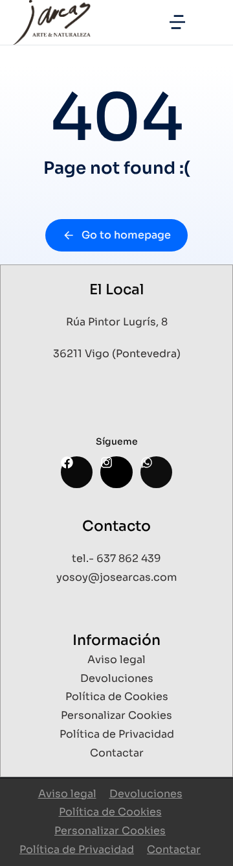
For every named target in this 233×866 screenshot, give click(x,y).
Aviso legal (67, 794)
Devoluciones (146, 794)
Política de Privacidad (76, 849)
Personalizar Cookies (110, 830)
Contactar (174, 849)
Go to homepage (126, 235)
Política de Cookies (110, 812)
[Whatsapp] (156, 472)
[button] (177, 22)
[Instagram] (116, 472)
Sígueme (117, 441)
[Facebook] (77, 472)
